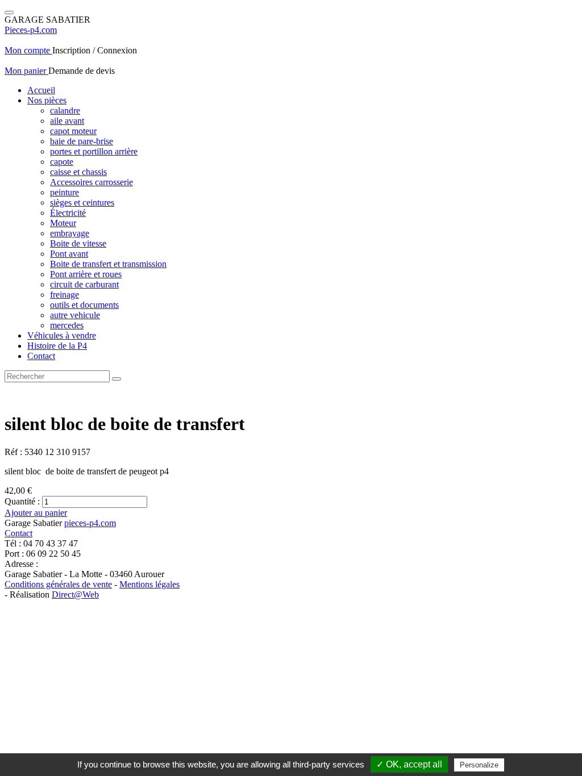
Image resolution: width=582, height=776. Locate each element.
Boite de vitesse (78, 243)
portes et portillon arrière (94, 151)
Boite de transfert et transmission (108, 264)
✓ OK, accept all (409, 764)
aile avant (67, 121)
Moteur (63, 223)
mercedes (67, 325)
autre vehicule (75, 315)
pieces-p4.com (90, 523)
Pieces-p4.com (31, 30)
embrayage (69, 233)
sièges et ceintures (82, 202)
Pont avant (69, 253)
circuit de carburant (84, 284)
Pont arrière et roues (86, 274)
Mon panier (26, 71)
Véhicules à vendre (61, 335)
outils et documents (84, 305)
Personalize (479, 765)
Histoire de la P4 (57, 346)
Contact (41, 356)
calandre (65, 110)
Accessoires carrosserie (91, 182)
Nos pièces (46, 100)
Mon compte (28, 50)
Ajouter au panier (36, 513)
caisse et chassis (78, 172)
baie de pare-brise (81, 141)
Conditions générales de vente (58, 584)
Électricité (68, 213)
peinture (64, 192)
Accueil (41, 90)
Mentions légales (149, 584)
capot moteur (73, 131)
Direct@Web (75, 594)
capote (61, 161)
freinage (64, 294)
